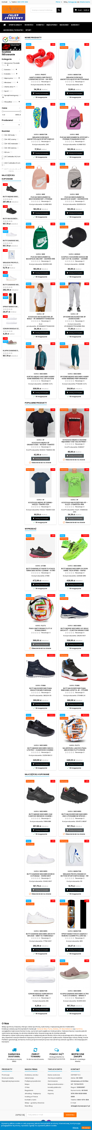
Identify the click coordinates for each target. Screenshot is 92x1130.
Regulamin (29, 1090)
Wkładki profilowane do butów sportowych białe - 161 (11, 263)
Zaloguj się (72, 2)
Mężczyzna (51, 25)
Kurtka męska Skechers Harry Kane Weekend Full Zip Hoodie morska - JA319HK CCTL (40, 378)
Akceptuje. (86, 1128)
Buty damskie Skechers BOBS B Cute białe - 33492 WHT (11, 241)
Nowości (29, 25)
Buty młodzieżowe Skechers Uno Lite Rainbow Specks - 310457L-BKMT (11, 219)
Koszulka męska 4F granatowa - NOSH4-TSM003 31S (40, 444)
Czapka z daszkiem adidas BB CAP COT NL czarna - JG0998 (74, 258)
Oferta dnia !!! (15, 25)
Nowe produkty (33, 37)
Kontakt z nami (30, 1100)
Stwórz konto (85, 2)
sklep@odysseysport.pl (80, 1106)
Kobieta (39, 25)
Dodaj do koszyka (40, 93)
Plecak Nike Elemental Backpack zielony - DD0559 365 (40, 258)
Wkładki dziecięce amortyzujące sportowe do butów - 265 (40, 139)
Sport (28, 30)
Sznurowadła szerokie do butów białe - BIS (11, 329)
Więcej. (76, 1128)
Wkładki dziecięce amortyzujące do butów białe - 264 (74, 79)
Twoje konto (55, 1069)
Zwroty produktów (55, 1078)
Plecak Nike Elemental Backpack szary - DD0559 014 (74, 198)
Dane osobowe (54, 1075)
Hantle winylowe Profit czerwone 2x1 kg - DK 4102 (41, 78)
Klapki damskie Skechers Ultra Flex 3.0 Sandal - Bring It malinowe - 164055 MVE (11, 351)
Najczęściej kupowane (10, 1081)
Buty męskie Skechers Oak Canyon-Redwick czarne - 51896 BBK (11, 197)
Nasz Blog (28, 1106)
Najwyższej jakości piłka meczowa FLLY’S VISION (74, 749)
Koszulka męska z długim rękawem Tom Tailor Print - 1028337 (74, 442)
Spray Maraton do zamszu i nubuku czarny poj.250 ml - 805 (11, 307)
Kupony (51, 1093)
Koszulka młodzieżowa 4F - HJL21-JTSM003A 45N (74, 503)
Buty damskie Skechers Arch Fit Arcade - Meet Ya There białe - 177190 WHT (11, 285)
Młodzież (64, 25)
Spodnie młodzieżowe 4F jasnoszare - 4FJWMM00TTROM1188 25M (74, 319)
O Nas (27, 1087)
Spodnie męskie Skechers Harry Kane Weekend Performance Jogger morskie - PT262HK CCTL (74, 378)
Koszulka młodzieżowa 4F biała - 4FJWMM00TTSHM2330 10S (40, 319)
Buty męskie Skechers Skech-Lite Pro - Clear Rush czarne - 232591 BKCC (40, 750)
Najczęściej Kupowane (8, 177)
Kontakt (4, 2)
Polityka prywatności (33, 1081)
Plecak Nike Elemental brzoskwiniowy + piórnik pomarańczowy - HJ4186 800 (40, 199)
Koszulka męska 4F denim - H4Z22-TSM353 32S (40, 503)
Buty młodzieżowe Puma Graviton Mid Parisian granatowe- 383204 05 (40, 690)
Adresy (50, 1090)
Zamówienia (53, 1081)
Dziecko (75, 25)
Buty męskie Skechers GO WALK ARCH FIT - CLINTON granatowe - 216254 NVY (74, 630)
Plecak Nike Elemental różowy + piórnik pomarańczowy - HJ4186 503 (74, 139)
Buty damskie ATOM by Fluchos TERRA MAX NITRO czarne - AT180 (40, 569)
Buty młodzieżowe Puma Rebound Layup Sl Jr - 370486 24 (74, 690)
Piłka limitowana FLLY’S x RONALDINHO (40, 629)
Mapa (27, 1084)
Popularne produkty (36, 402)
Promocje (5, 1075)
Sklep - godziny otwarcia (34, 1103)
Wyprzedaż (30, 528)
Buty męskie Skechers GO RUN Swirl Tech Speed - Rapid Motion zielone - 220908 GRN (74, 570)
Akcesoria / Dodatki (13, 30)
